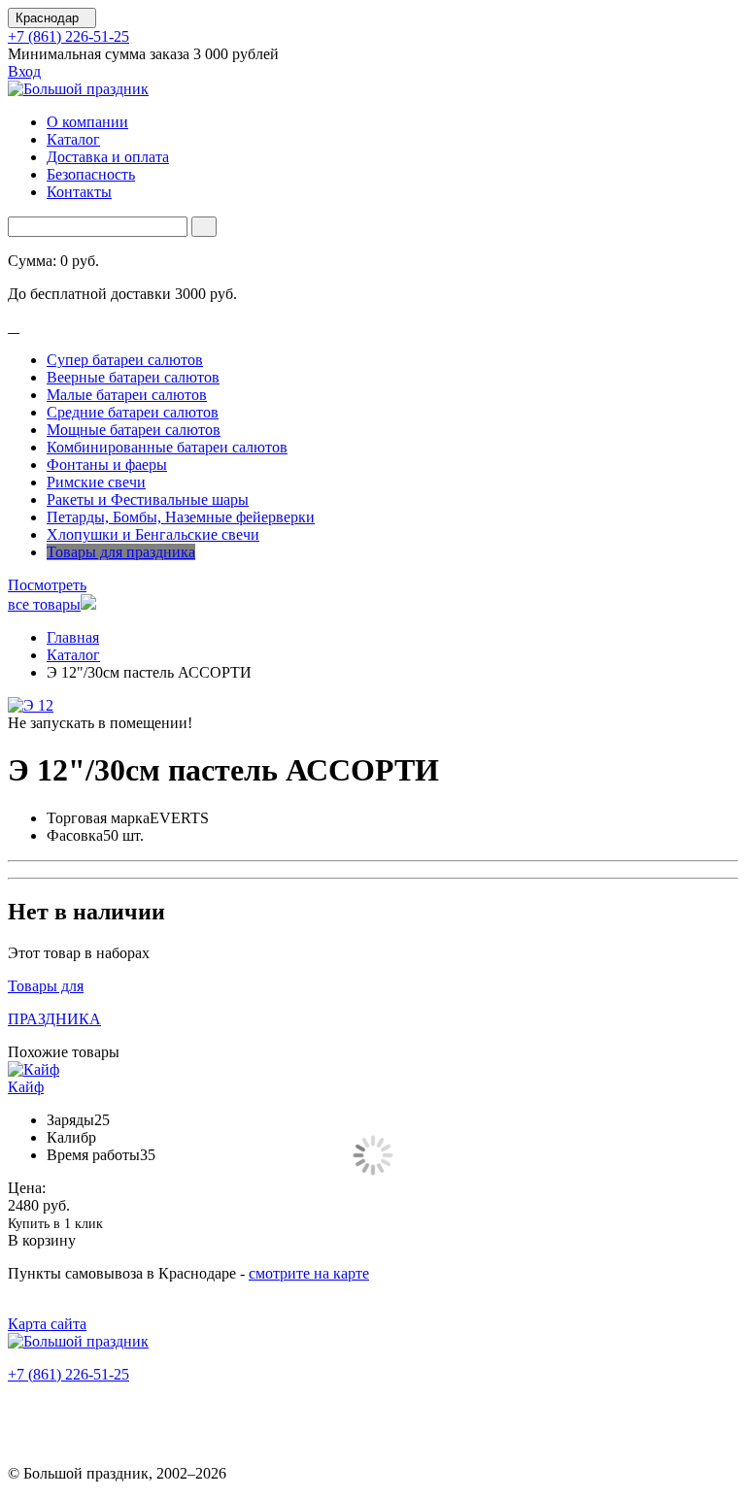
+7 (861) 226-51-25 (68, 36)
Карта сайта (47, 1323)
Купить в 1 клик (55, 1223)
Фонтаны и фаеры (107, 464)
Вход (24, 71)
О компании (87, 122)
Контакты (79, 191)
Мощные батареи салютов (133, 429)
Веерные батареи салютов (133, 377)
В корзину (42, 1240)
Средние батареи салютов (133, 412)
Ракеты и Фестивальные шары (148, 499)
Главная (73, 637)
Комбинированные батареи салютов (167, 447)
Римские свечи (96, 482)
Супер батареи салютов (125, 359)
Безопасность (91, 174)
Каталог (73, 139)
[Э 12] (30, 705)
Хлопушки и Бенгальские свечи (153, 534)
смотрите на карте (309, 1273)
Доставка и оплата (108, 157)
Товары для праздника (121, 552)
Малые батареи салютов (127, 394)
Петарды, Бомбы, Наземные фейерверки (181, 517)
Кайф (26, 1087)
